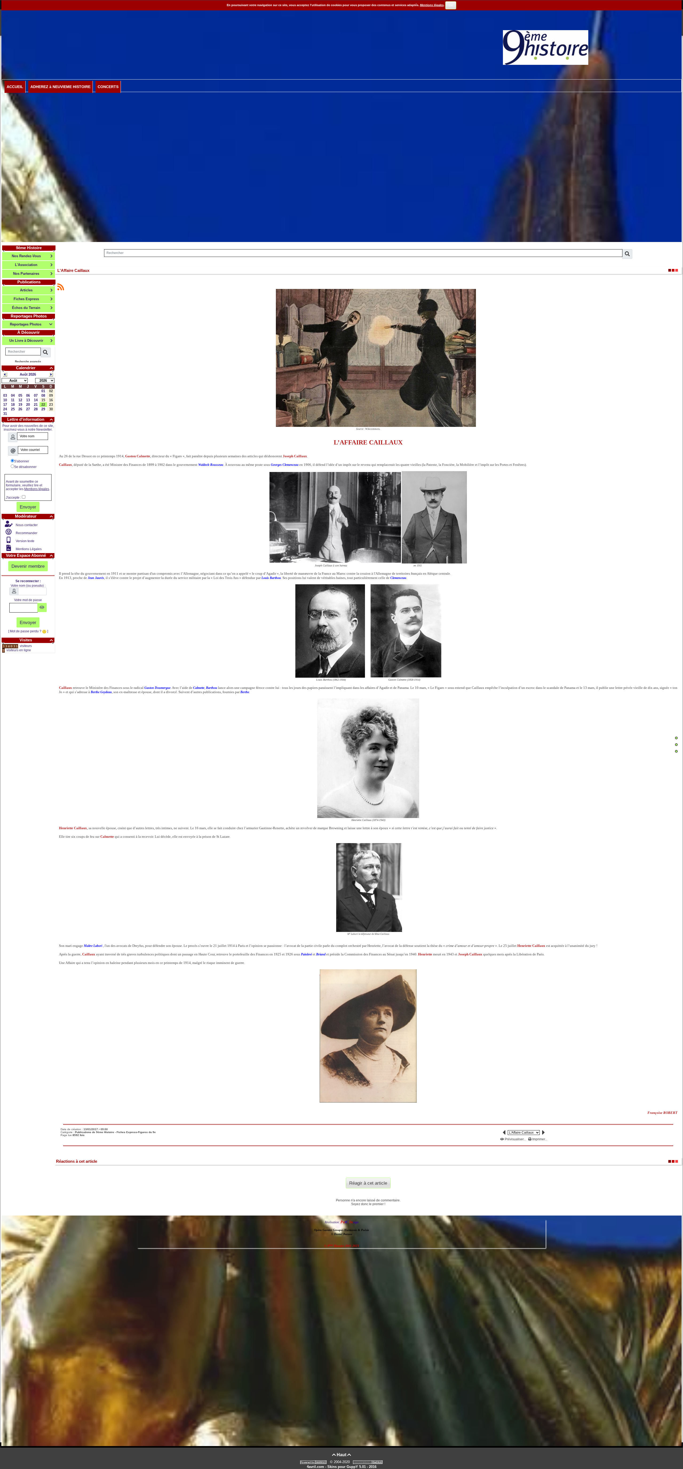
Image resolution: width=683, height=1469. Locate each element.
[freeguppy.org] (314, 1462)
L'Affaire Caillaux (73, 270)
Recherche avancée (28, 361)
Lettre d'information (30, 419)
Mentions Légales (28, 549)
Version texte (24, 541)
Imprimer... (539, 1139)
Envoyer (28, 507)
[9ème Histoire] (545, 47)
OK (451, 5)
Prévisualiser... (515, 1139)
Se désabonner (25, 467)
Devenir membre (28, 566)
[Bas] (676, 751)
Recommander (26, 533)
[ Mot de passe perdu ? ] (28, 631)
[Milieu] (676, 744)
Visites (36, 640)
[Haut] (676, 738)
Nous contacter (26, 525)
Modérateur (34, 516)
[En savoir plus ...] (368, 1462)
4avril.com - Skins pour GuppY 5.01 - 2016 (341, 1467)
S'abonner (21, 461)
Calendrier (34, 368)
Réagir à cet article (368, 1183)
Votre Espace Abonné (29, 555)
